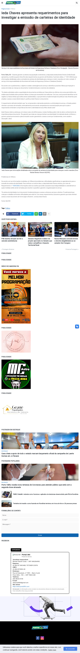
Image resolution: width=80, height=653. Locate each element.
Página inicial (5, 9)
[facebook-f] (38, 638)
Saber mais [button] (52, 650)
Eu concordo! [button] (70, 649)
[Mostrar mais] (49, 214)
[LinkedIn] (40, 214)
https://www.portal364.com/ (21, 586)
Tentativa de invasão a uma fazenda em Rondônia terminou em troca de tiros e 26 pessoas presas (45, 503)
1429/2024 (16, 185)
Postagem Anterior (8, 249)
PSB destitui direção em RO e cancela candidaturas (12, 240)
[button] (2, 3)
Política (13, 9)
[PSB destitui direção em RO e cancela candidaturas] (13, 229)
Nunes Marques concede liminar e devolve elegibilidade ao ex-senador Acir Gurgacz (66, 241)
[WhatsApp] (36, 214)
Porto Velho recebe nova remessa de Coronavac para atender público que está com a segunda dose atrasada (36, 486)
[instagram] (42, 638)
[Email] (44, 214)
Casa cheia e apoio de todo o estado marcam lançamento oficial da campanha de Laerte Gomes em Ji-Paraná (37, 454)
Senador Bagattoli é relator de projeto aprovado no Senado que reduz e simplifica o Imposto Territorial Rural (40, 242)
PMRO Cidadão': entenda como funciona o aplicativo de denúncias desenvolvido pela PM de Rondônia (45, 494)
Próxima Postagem (72, 249)
